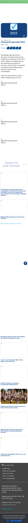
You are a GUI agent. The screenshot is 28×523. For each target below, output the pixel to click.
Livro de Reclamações (8, 478)
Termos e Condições (8, 476)
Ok (8, 520)
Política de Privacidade (8, 471)
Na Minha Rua (6, 468)
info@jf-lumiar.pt (7, 508)
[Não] (26, 518)
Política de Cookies (7, 473)
